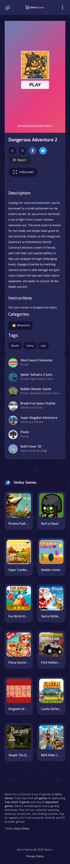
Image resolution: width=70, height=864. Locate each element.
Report (21, 160)
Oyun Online (21, 828)
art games (41, 798)
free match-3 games (17, 802)
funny (30, 346)
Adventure (23, 325)
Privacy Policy (35, 856)
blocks (15, 346)
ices (43, 346)
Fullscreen (26, 172)
